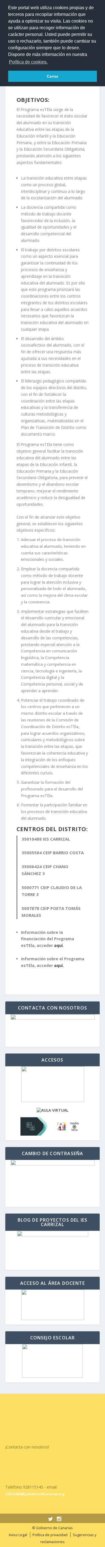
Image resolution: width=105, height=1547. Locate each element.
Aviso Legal (18, 1535)
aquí (58, 945)
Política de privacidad (49, 1535)
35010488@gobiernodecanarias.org (34, 1494)
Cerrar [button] (52, 76)
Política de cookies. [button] (28, 62)
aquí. (59, 965)
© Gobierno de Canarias (52, 1528)
